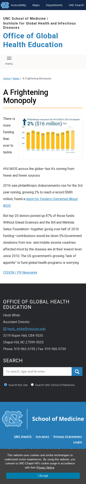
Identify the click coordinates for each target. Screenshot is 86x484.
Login (77, 442)
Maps (36, 5)
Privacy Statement (67, 436)
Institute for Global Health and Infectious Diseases (39, 25)
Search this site (18, 385)
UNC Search (76, 5)
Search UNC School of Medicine (54, 385)
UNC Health (23, 436)
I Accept (43, 475)
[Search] (77, 371)
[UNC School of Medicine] (43, 418)
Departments (54, 5)
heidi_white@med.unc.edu (27, 329)
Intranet (42, 436)
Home (6, 78)
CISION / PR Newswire (20, 272)
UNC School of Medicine (24, 19)
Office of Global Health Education (33, 40)
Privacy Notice (45, 467)
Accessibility (18, 5)
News (16, 78)
